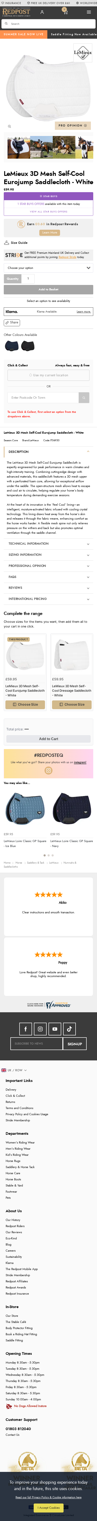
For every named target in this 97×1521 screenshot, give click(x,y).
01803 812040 (18, 1429)
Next (89, 824)
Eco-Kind (11, 1238)
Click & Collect (15, 1095)
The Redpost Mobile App (22, 1269)
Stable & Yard (14, 1185)
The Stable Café (16, 1322)
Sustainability (14, 1256)
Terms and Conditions (19, 1108)
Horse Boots (13, 1179)
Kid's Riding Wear (17, 1155)
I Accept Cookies (49, 1507)
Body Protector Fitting (19, 1328)
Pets (8, 1197)
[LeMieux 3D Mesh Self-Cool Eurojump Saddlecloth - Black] (27, 345)
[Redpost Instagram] (48, 771)
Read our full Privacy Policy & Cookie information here (48, 1497)
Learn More (49, 232)
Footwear (11, 1191)
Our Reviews (14, 1232)
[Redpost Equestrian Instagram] (40, 1029)
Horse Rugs (13, 1161)
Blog (8, 1244)
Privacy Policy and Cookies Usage (27, 1114)
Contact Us (12, 1434)
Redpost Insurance (17, 1293)
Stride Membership (18, 1120)
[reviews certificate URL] (48, 1003)
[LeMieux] (83, 52)
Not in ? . (38, 406)
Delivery (11, 1089)
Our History (13, 1220)
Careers (11, 1250)
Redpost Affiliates (17, 1281)
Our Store (12, 1316)
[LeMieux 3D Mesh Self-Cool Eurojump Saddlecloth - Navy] (11, 345)
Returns (10, 1102)
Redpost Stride (67, 257)
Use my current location (50, 375)
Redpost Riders (15, 1226)
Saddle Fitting (14, 1340)
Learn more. (84, 311)
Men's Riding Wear (18, 1148)
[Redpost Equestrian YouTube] (54, 1029)
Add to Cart (48, 739)
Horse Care (13, 1173)
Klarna (9, 1263)
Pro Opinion (71, 125)
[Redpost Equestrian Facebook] (25, 1029)
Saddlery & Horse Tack (20, 1167)
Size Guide (19, 243)
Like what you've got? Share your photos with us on (48, 762)
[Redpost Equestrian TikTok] (69, 1029)
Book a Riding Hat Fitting (21, 1334)
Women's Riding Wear (20, 1142)
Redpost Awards (16, 1287)
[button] (12, 322)
